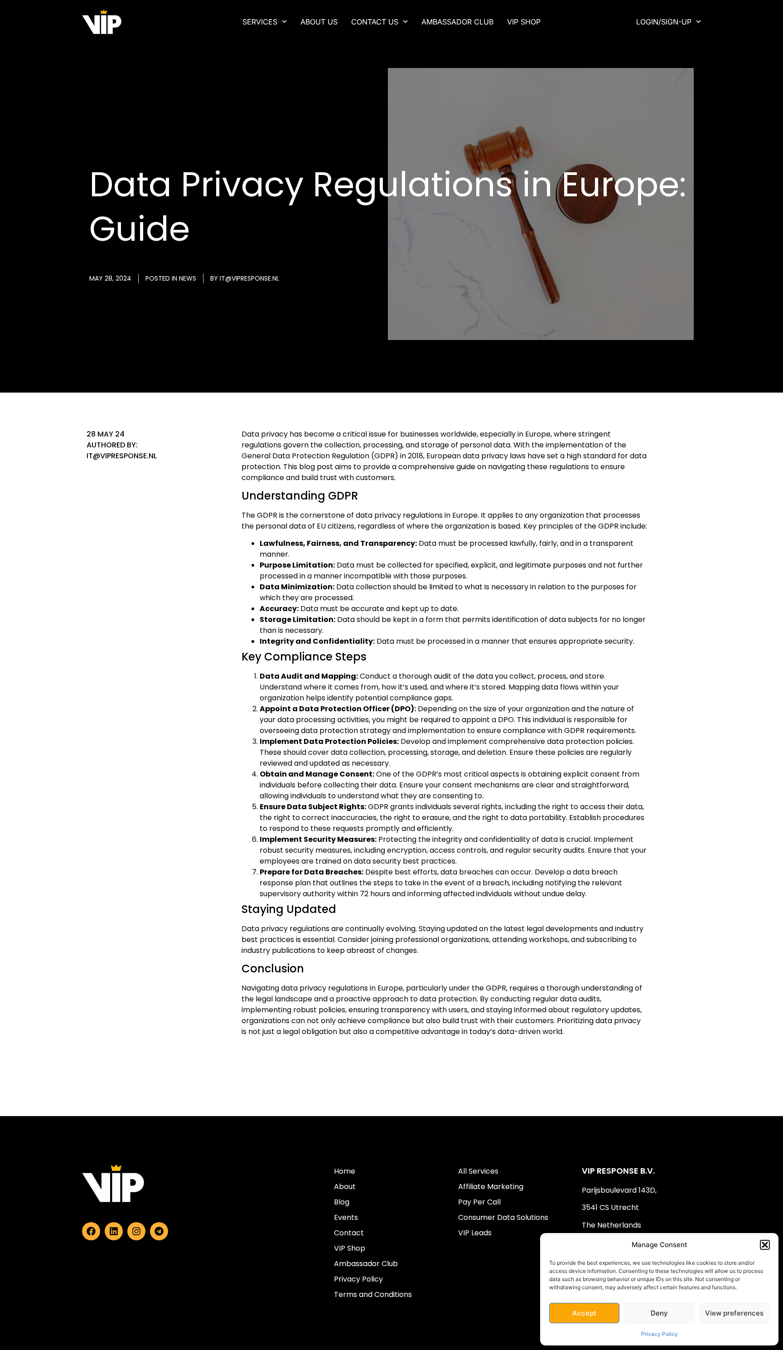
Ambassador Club (457, 21)
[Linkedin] (114, 1231)
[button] (764, 1244)
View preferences (734, 1313)
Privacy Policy (659, 1334)
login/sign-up (663, 21)
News (187, 278)
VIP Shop (524, 21)
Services (259, 21)
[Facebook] (91, 1231)
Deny (659, 1313)
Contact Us (374, 21)
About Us (319, 21)
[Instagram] (136, 1231)
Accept (584, 1313)
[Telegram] (159, 1231)
